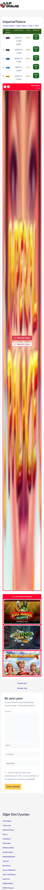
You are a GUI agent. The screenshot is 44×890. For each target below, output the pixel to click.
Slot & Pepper (7, 821)
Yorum (8, 711)
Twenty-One (7, 825)
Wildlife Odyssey (8, 888)
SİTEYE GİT (36, 37)
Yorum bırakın (8, 26)
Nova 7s (5, 834)
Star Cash (6, 861)
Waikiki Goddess (8, 883)
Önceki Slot (22, 683)
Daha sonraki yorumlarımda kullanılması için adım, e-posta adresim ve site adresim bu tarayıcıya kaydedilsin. (22, 776)
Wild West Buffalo (8, 848)
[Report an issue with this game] (5, 86)
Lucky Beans (6, 839)
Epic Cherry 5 (7, 865)
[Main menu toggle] (41, 5)
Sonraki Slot (22, 688)
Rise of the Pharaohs (9, 874)
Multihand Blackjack (9, 856)
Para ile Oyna (24, 338)
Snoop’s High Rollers (9, 870)
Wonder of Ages (8, 852)
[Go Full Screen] (8, 86)
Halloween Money (8, 830)
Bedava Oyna (23, 344)
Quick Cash (6, 879)
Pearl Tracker (7, 843)
